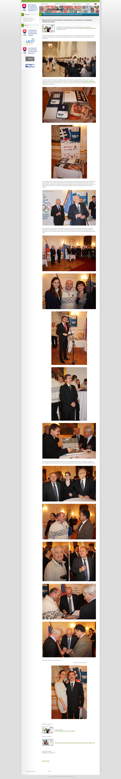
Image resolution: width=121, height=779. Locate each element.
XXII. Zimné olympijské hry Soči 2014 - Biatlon (65, 731)
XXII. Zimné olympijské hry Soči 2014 (86, 28)
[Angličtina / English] (95, 4)
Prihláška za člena (76, 4)
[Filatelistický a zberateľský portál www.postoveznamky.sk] (30, 53)
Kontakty (87, 4)
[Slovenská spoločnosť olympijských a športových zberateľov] (30, 12)
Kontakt (49, 771)
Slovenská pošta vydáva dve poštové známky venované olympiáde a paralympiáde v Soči (75, 742)
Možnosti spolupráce (31, 771)
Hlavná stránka (44, 4)
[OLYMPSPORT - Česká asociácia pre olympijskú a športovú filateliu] (30, 67)
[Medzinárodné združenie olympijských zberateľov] (30, 44)
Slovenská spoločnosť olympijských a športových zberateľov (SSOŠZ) (29, 20)
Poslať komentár (46, 761)
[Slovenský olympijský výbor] (30, 35)
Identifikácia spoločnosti (60, 4)
